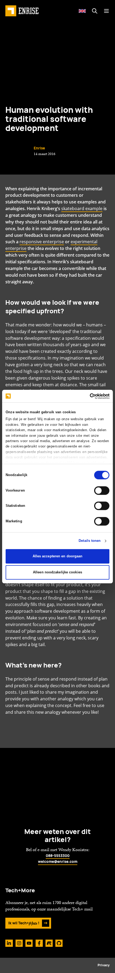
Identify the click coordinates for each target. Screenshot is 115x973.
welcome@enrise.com (57, 861)
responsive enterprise (42, 242)
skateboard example (81, 208)
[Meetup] (49, 943)
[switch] (101, 490)
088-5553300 (58, 855)
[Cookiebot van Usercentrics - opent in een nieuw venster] (86, 396)
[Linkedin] (9, 943)
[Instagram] (19, 943)
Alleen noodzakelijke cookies (57, 572)
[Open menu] (106, 10)
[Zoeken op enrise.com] (94, 10)
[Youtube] (29, 943)
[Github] (59, 943)
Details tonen (90, 541)
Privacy (104, 965)
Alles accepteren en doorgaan (58, 556)
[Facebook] (39, 943)
